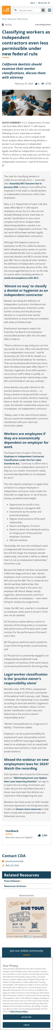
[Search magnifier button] (16, 10)
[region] (26, 993)
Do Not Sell (26, 1017)
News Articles (23, 19)
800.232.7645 (12, 865)
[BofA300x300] (26, 937)
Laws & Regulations (43, 24)
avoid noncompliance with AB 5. (21, 277)
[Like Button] (36, 84)
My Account (42, 3)
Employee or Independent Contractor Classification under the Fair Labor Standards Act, (24, 460)
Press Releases (12, 881)
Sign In (32, 3)
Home (4, 19)
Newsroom (12, 19)
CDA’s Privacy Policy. (19, 1011)
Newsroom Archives (15, 886)
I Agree (26, 1025)
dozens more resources (28, 809)
